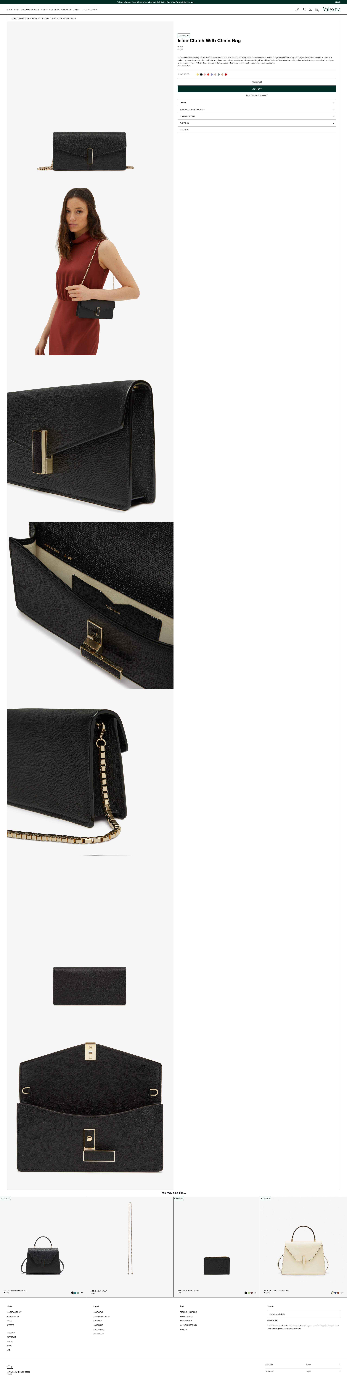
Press (9, 1320)
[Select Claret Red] (251, 1293)
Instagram (11, 1337)
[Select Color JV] (198, 74)
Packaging (184, 123)
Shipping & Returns (102, 1316)
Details (183, 102)
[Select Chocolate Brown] (338, 1293)
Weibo (9, 1345)
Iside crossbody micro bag (15, 1290)
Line (8, 1350)
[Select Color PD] (215, 74)
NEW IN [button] (9, 9)
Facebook (11, 1332)
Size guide (184, 129)
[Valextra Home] (331, 9)
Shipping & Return (187, 116)
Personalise (66, 9)
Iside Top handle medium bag (276, 1290)
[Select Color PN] (205, 74)
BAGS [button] (16, 9)
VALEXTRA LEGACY (90, 9)
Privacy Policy (186, 1316)
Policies (183, 1329)
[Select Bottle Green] (75, 1293)
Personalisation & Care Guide (192, 109)
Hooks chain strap (99, 1291)
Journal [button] (77, 9)
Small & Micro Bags (40, 18)
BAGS (14, 18)
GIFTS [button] (57, 9)
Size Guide (98, 1320)
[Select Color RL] (226, 74)
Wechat (10, 1341)
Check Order (99, 1329)
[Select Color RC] (208, 74)
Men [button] (51, 9)
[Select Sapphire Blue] (335, 1293)
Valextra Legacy (14, 1312)
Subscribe (272, 1321)
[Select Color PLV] (212, 74)
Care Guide (98, 1325)
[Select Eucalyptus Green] (78, 1293)
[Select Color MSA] (222, 74)
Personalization (62, 2)
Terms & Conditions (188, 1312)
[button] (311, 9)
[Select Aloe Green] (249, 1293)
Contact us (98, 1312)
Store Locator (13, 1316)
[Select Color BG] (219, 74)
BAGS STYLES (24, 18)
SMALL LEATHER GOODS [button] (30, 9)
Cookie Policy (186, 1320)
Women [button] (44, 9)
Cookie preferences (188, 1325)
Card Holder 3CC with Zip (189, 1290)
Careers (10, 1325)
